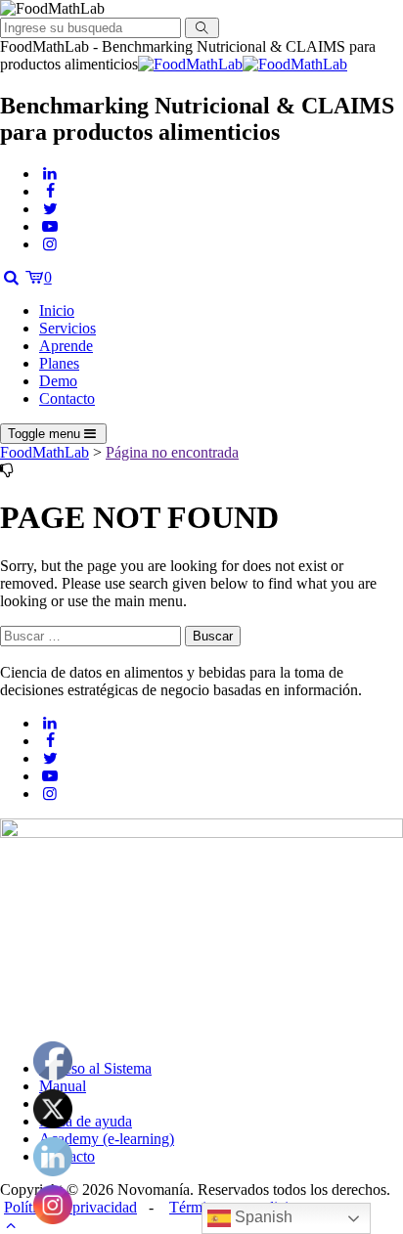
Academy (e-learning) (106, 1138)
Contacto (67, 398)
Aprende (66, 345)
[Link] (11, 277)
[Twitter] (50, 208)
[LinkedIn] (50, 173)
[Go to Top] (11, 1224)
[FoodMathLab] (242, 64)
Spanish (261, 1217)
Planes (59, 363)
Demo (58, 381)
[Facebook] (50, 191)
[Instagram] (50, 244)
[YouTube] (50, 226)
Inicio (56, 310)
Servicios (67, 328)
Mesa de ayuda (85, 1121)
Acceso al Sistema (95, 1068)
